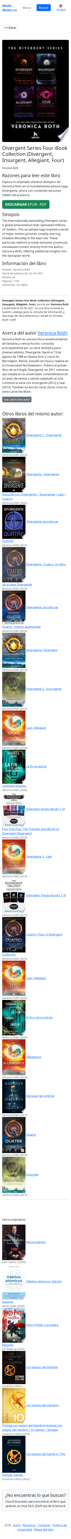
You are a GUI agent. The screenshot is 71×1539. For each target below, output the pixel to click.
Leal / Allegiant (36, 728)
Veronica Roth (52, 333)
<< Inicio (10, 28)
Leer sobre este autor (17, 399)
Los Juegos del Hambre (42, 1367)
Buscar (43, 8)
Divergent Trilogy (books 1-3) (46, 895)
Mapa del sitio (44, 1530)
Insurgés (32, 1175)
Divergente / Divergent (42, 650)
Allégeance (33, 1057)
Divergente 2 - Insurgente (44, 689)
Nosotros (29, 1525)
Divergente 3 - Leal (39, 857)
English (61, 9)
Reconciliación (36, 1242)
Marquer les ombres (40, 1096)
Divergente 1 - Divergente (44, 435)
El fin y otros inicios (39, 1017)
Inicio (17, 1525)
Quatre (31, 1135)
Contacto (44, 1525)
